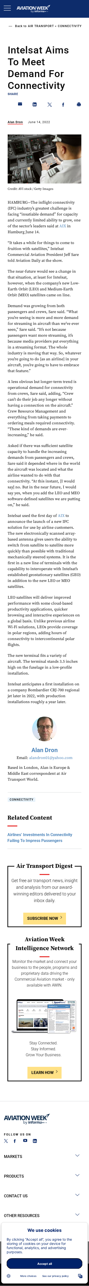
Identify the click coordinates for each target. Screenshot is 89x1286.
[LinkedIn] (35, 1141)
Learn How (42, 1072)
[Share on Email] (20, 105)
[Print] (79, 105)
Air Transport (41, 26)
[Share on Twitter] (49, 105)
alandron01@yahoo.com (50, 757)
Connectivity (70, 26)
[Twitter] (6, 1141)
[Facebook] (16, 1141)
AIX (62, 226)
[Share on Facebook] (64, 105)
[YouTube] (25, 1141)
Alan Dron (15, 122)
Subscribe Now (42, 918)
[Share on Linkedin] (35, 105)
